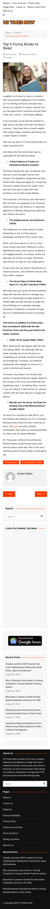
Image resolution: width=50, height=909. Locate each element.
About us (6, 3)
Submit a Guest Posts (36, 7)
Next (39, 494)
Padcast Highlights (11, 815)
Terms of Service (19, 3)
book (15, 426)
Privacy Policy (34, 3)
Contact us (20, 7)
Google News (8, 7)
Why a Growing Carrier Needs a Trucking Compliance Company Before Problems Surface (24, 683)
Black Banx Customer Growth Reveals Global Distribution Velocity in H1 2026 (23, 698)
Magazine (7, 809)
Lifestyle (8, 58)
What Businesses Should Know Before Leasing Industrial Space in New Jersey (24, 712)
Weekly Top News (11, 839)
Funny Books (12, 462)
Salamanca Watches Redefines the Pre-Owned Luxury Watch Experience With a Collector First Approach (24, 726)
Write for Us (8, 11)
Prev (11, 494)
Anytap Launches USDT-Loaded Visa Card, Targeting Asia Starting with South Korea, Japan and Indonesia (24, 667)
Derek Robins (10, 54)
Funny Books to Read (33, 462)
